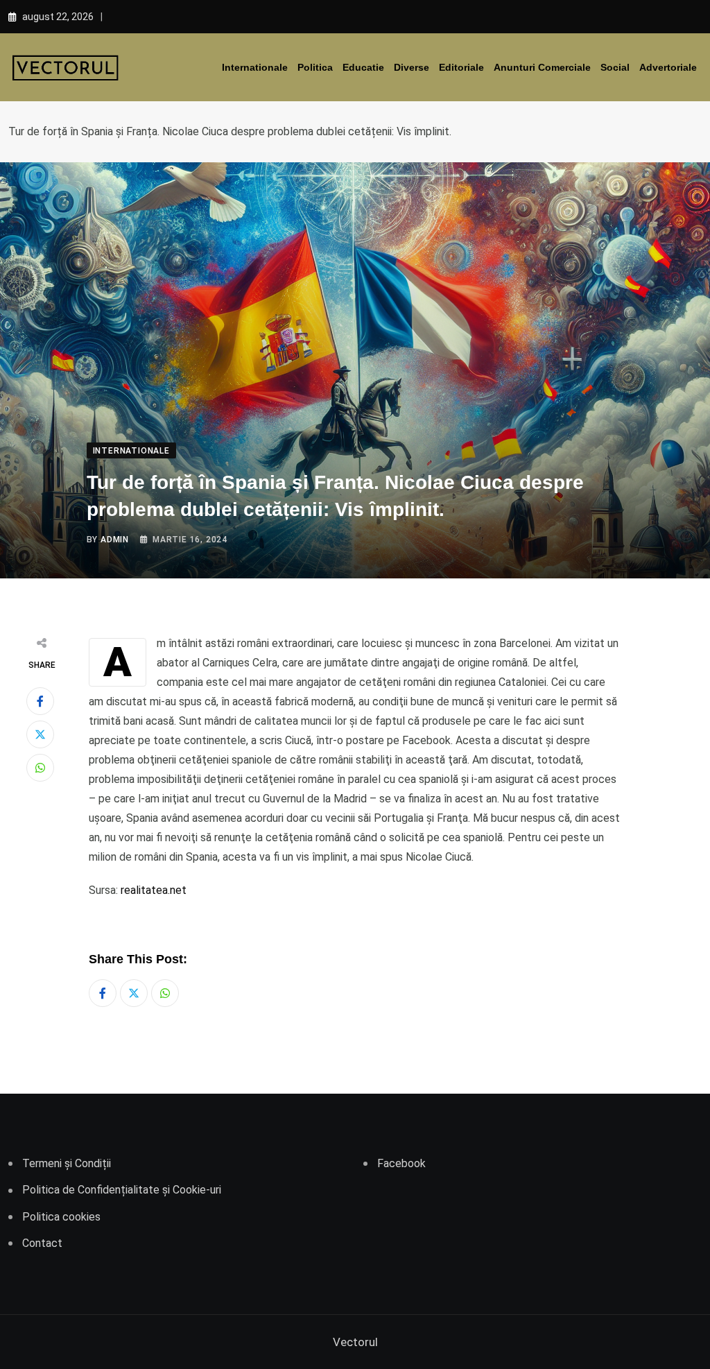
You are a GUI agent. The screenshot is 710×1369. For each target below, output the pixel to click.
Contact (42, 1243)
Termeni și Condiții (66, 1163)
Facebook (401, 1163)
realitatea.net (154, 890)
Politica (315, 67)
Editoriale (461, 67)
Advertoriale (668, 67)
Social (615, 67)
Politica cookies (61, 1216)
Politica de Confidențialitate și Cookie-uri (121, 1189)
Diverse (411, 67)
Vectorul (355, 1342)
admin (115, 539)
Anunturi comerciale (542, 67)
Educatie (363, 67)
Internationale (255, 67)
